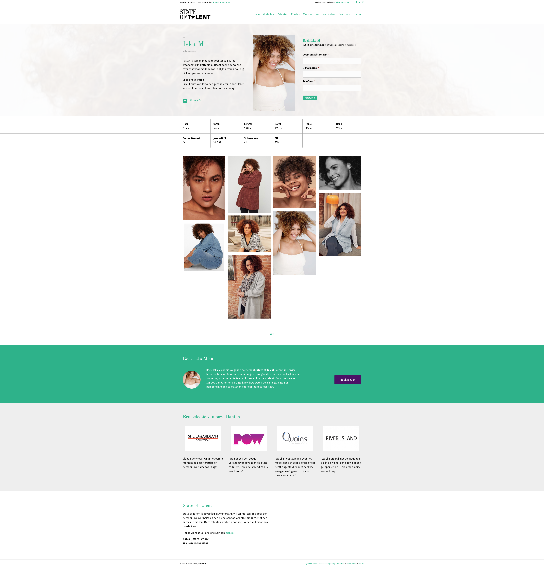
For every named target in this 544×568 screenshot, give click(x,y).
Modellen (268, 14)
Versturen (309, 97)
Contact (358, 14)
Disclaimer (341, 564)
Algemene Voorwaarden (314, 564)
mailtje (230, 532)
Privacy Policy (330, 564)
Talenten (282, 14)
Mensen (308, 14)
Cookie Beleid (351, 564)
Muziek (295, 14)
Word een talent (325, 14)
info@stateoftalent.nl (344, 2)
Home (256, 14)
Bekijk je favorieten (222, 2)
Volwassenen (189, 51)
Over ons (344, 14)
